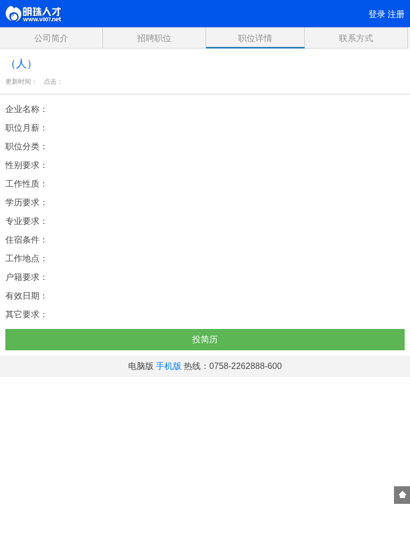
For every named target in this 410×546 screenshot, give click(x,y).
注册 (396, 14)
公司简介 (51, 38)
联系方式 (356, 38)
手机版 (169, 366)
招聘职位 (154, 38)
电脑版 (141, 366)
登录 (376, 14)
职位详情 (255, 38)
